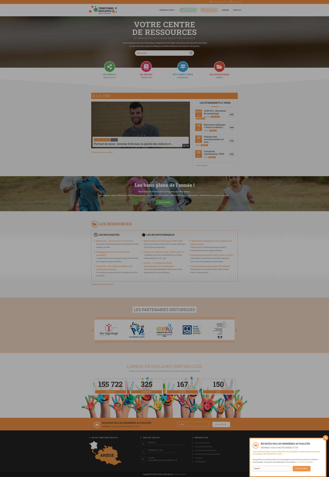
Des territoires (183, 74)
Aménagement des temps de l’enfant (210, 266)
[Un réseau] (109, 66)
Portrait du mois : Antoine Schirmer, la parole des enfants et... (133, 144)
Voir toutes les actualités (103, 152)
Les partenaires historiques (206, 450)
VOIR (232, 114)
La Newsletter (200, 461)
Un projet (146, 74)
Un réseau (109, 74)
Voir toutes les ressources (103, 284)
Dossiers (198, 458)
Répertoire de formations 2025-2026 (163, 240)
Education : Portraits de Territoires (114, 240)
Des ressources (219, 74)
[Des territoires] (182, 66)
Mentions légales (180, 474)
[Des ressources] (219, 66)
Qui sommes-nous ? (203, 443)
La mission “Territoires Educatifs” (208, 454)
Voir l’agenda (202, 165)
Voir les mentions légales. (304, 462)
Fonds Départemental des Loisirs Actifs (211, 255)
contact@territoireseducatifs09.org (162, 460)
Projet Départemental (203, 446)
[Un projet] (146, 66)
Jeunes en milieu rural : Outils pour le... (164, 251)
